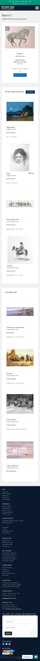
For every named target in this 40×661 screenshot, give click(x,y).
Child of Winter (11, 420)
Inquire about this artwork (20, 68)
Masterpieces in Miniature (9, 553)
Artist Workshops (7, 544)
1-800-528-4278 (25, 1)
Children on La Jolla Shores (15, 327)
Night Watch (10, 127)
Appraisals (5, 495)
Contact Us (23, 4)
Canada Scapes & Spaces (9, 557)
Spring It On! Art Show (8, 555)
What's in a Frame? (7, 542)
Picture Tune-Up (6, 510)
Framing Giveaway (7, 512)
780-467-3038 (13, 1)
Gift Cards (5, 527)
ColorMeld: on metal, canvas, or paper (12, 520)
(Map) (19, 584)
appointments (6, 598)
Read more (20, 121)
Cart (16, 4)
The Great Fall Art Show (9, 559)
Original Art (5, 497)
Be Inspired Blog (6, 567)
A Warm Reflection (12, 466)
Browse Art (5, 492)
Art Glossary (5, 546)
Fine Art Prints (6, 499)
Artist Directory (6, 493)
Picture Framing (6, 506)
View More (30, 92)
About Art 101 (6, 540)
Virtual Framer (6, 514)
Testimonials (5, 571)
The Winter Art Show (8, 561)
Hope (8, 173)
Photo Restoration (7, 522)
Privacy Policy (6, 533)
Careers (4, 529)
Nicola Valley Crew (12, 219)
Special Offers (6, 508)
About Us (4, 569)
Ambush (9, 373)
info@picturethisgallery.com (13, 608)
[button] (37, 7)
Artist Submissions (7, 531)
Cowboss (9, 266)
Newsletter (5, 575)
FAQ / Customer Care (8, 573)
